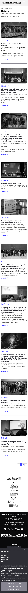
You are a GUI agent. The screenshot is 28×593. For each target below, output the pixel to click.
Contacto (6, 524)
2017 (14, 15)
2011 (14, 16)
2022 (18, 13)
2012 (10, 16)
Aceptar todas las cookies (14, 586)
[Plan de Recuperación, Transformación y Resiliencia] (14, 501)
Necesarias (5, 555)
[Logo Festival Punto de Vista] (14, 514)
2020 (2, 15)
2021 (22, 13)
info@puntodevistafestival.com (17, 522)
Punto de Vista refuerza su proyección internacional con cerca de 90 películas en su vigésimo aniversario (14, 266)
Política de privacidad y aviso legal (17, 524)
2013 (6, 16)
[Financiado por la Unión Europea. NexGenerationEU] (14, 505)
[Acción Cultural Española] (14, 498)
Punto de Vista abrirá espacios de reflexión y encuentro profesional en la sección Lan (14, 442)
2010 (17, 16)
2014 (2, 16)
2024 (10, 13)
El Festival (14, 545)
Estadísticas (5, 559)
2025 (6, 13)
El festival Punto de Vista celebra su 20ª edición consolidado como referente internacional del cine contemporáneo (13, 137)
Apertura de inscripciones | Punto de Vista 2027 (13, 44)
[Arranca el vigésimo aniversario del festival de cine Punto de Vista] (14, 207)
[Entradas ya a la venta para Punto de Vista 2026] (14, 387)
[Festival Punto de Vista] (11, 3)
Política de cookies (14, 525)
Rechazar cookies (14, 589)
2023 (14, 13)
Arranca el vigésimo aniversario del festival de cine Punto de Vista (12, 221)
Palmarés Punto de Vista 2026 (11, 183)
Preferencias (5, 557)
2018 (10, 15)
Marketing (4, 562)
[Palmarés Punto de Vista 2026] (14, 170)
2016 (18, 15)
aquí (6, 578)
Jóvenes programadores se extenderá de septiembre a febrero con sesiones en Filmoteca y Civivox (14, 90)
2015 (22, 15)
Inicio (2, 8)
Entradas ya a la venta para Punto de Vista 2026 (13, 401)
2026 (10, 8)
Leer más (4, 60)
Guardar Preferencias (14, 583)
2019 (6, 15)
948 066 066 (8, 522)
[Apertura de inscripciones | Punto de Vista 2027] (14, 30)
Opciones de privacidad (14, 547)
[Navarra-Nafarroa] (14, 535)
